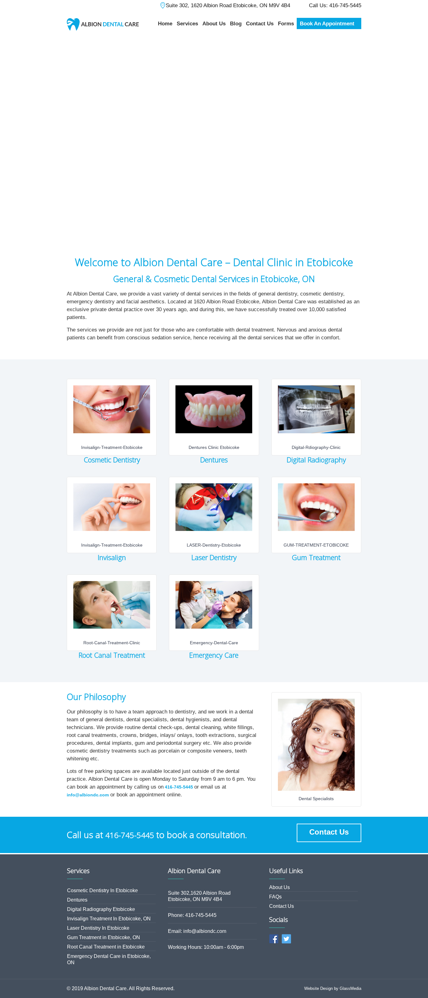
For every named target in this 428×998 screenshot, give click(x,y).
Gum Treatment (316, 557)
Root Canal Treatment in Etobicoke (106, 946)
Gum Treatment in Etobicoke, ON (103, 937)
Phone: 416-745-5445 (192, 915)
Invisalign (112, 557)
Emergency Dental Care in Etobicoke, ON (109, 959)
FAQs (275, 896)
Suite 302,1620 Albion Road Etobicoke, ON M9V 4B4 (199, 896)
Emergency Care (213, 655)
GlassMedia (350, 988)
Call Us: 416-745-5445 (335, 5)
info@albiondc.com (88, 794)
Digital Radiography (316, 459)
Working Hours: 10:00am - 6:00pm (206, 947)
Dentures (214, 459)
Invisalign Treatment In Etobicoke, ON (109, 918)
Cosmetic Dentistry (112, 459)
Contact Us (329, 832)
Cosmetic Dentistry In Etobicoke (102, 890)
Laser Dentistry (214, 557)
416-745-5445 (179, 787)
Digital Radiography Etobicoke (101, 909)
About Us (279, 887)
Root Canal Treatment (112, 655)
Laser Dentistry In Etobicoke (98, 928)
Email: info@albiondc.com (197, 931)
